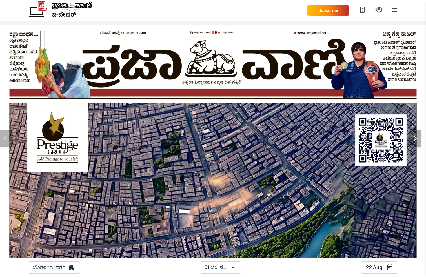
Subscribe (328, 10)
